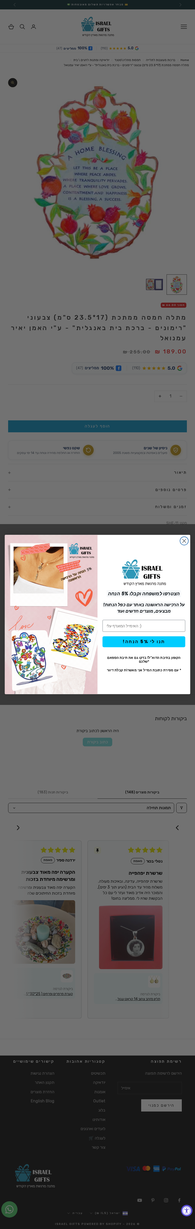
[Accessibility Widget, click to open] (186, 1210)
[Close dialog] (184, 541)
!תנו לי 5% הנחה (144, 642)
